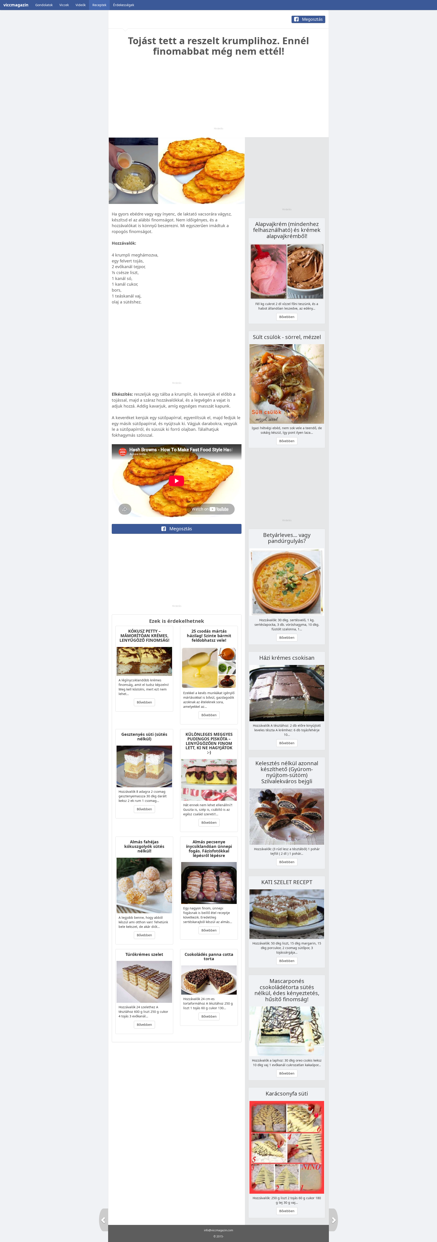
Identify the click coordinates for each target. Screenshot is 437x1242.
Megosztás (312, 19)
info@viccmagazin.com (218, 1230)
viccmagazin (15, 5)
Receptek (99, 5)
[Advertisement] (218, 95)
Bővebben (144, 702)
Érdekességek (123, 5)
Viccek (64, 5)
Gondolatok (44, 5)
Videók (81, 5)
